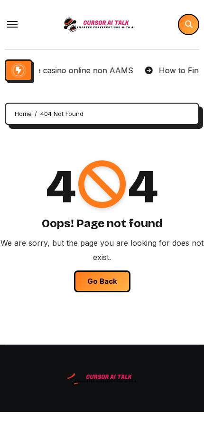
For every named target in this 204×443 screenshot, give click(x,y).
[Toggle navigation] (12, 24)
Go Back (102, 281)
